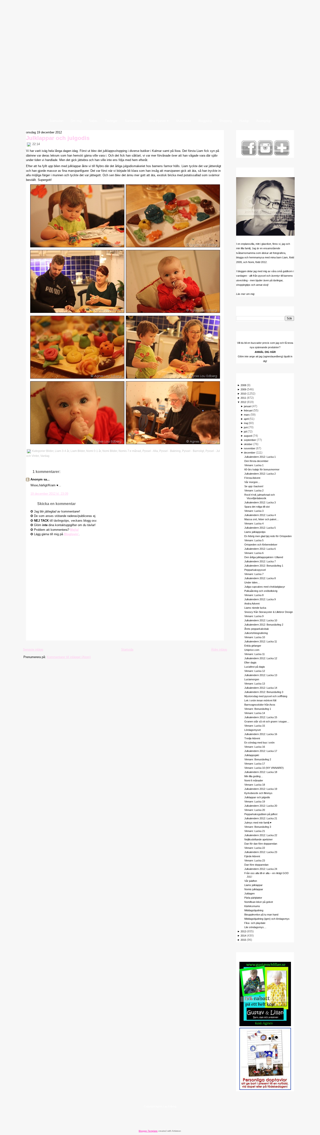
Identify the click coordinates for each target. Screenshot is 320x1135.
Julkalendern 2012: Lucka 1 (260, 456)
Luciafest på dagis (254, 666)
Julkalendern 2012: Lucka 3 (260, 502)
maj (246, 423)
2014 (243, 935)
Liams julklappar (253, 885)
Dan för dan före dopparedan (260, 843)
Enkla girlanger (252, 645)
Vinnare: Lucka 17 (254, 763)
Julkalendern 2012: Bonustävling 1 (263, 565)
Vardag (44, 456)
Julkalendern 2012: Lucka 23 (260, 852)
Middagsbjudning (253, 910)
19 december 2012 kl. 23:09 (49, 493)
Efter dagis (250, 662)
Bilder (49, 451)
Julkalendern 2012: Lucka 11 (260, 641)
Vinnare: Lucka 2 (254, 490)
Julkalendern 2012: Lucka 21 (260, 818)
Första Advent (252, 477)
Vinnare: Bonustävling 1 (257, 708)
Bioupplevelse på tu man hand (261, 914)
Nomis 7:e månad (130, 451)
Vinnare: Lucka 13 (254, 683)
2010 (243, 393)
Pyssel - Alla (150, 451)
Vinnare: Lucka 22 (254, 847)
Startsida (127, 649)
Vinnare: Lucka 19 (254, 801)
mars (247, 414)
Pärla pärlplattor (253, 897)
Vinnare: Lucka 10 (254, 637)
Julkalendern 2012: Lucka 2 (260, 473)
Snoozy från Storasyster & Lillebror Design (268, 612)
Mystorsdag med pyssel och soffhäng (265, 696)
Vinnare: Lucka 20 (254, 810)
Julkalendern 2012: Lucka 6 (260, 548)
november (249, 448)
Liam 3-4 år (62, 451)
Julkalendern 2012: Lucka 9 (260, 599)
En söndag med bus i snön (259, 742)
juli (245, 431)
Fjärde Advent (252, 856)
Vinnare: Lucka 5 (254, 540)
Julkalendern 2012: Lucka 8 (260, 578)
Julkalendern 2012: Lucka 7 (260, 561)
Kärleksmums (252, 906)
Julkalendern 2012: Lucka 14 (260, 687)
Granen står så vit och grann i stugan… (266, 721)
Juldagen (249, 893)
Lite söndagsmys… (255, 927)
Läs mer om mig (245, 294)
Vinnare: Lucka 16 (254, 746)
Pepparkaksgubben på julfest (260, 814)
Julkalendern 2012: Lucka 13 (260, 675)
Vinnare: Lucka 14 (254, 713)
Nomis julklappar (253, 889)
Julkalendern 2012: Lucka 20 (260, 805)
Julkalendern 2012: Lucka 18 (260, 772)
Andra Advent (252, 603)
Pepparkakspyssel (255, 569)
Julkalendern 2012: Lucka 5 (260, 527)
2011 (243, 397)
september (250, 440)
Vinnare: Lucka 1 (254, 465)
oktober (248, 444)
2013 (243, 931)
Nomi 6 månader (253, 780)
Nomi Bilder (109, 451)
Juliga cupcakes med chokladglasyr (264, 586)
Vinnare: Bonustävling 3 (257, 826)
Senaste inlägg (33, 649)
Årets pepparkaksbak (256, 628)
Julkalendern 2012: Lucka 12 (260, 658)
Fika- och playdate (254, 923)
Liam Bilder (78, 451)
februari (248, 410)
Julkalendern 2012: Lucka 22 (260, 835)
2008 (243, 385)
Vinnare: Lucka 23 (254, 860)
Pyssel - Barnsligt (193, 451)
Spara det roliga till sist (257, 506)
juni (246, 427)
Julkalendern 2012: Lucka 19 (260, 788)
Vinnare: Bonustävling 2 (257, 759)
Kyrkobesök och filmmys (258, 793)
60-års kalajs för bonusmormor (261, 469)
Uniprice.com (251, 649)
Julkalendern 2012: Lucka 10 (260, 620)
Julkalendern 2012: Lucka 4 (260, 515)
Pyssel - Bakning (170, 451)
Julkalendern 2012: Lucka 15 (260, 717)
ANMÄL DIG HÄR (265, 352)
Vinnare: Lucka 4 (254, 523)
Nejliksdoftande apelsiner (258, 839)
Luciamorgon (251, 679)
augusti (248, 435)
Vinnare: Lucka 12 (254, 671)
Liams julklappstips (255, 532)
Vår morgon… (252, 482)
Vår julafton (250, 880)
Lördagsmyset (252, 730)
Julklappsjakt (251, 755)
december (249, 452)
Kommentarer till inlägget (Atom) (69, 657)
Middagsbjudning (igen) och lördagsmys (267, 918)
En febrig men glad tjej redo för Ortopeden (268, 536)
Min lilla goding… (253, 776)
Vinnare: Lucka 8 (254, 595)
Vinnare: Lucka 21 (254, 831)
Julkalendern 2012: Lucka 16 (260, 734)
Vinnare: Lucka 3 (254, 510)
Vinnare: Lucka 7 (254, 574)
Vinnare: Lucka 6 (254, 553)
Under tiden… (252, 582)
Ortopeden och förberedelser (260, 544)
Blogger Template (148, 1131)
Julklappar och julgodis (57, 138)
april (246, 418)
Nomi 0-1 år (93, 451)
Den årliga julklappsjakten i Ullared (263, 557)
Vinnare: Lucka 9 (254, 616)
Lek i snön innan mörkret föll (260, 700)
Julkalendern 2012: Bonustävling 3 (263, 692)
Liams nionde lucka (255, 607)
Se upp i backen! (253, 486)
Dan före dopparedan (256, 864)
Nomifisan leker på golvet (258, 902)
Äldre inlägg (219, 649)
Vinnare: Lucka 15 (254, 725)
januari (247, 406)
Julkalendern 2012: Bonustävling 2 (263, 624)
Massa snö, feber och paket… (261, 519)
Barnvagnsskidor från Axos (259, 704)
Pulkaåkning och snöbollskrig (260, 590)
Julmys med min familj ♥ (258, 822)
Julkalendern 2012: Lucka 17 (260, 751)
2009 (243, 389)
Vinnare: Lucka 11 (254, 654)
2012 (243, 402)
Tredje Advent (252, 738)
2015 (243, 939)
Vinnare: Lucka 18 (254, 784)
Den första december (256, 461)
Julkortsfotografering (256, 633)
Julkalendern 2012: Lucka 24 (260, 869)
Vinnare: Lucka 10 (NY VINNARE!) (264, 767)
